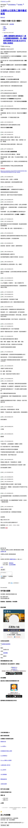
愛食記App (15, 669)
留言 (14, 559)
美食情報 (12, 24)
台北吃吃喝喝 (12, 564)
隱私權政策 (24, 807)
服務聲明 (14, 809)
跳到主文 (3, 17)
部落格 (5, 28)
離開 (8, 825)
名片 (4, 30)
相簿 (4, 27)
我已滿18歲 (3, 825)
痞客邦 (11, 559)
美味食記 (11, 563)
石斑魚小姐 (3, 551)
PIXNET (6, 807)
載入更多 (3, 569)
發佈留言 (3, 578)
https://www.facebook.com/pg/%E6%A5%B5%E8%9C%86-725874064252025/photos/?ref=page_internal (14, 171)
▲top (2, 567)
